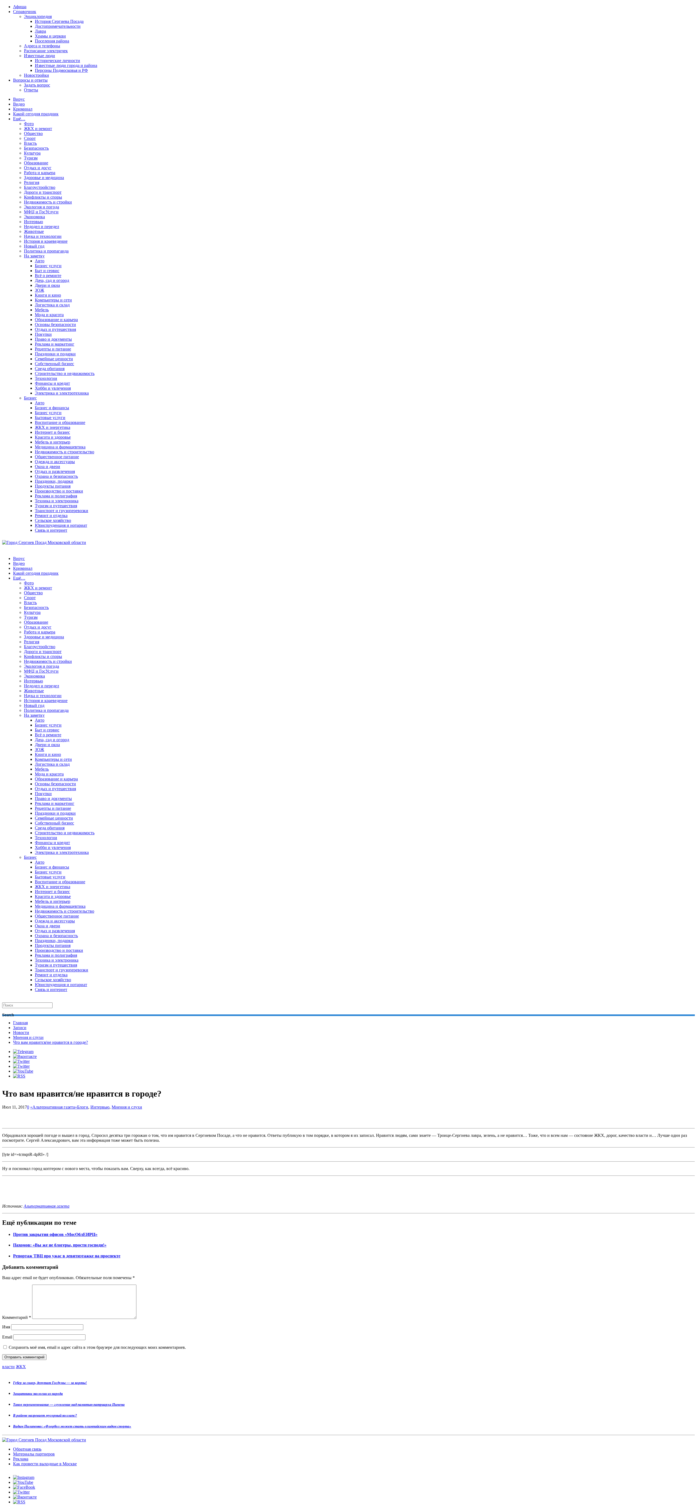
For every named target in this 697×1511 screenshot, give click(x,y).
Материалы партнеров (34, 1454)
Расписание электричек (46, 50)
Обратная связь (27, 1449)
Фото (29, 123)
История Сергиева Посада (59, 21)
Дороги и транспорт (43, 192)
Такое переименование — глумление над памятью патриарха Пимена (69, 1404)
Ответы (31, 90)
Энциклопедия (38, 16)
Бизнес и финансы (52, 407)
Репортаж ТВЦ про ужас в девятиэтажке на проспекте (66, 1256)
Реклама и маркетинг (54, 344)
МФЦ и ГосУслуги (41, 212)
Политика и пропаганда (46, 251)
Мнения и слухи (28, 1037)
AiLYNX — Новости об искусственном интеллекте (72, 1481)
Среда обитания (50, 368)
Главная (20, 1022)
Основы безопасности (55, 324)
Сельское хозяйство (53, 520)
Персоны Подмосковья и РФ (61, 70)
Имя (6, 1327)
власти (8, 1366)
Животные (34, 231)
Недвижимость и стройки (48, 202)
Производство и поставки (59, 491)
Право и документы (53, 339)
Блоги (82, 1107)
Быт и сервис (47, 270)
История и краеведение (46, 241)
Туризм (31, 158)
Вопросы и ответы (30, 80)
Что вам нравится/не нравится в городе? (50, 1042)
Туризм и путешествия (56, 505)
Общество (33, 133)
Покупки (43, 334)
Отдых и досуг (37, 167)
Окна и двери (47, 466)
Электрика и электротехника (62, 393)
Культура (32, 153)
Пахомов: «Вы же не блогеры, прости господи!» (59, 1245)
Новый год (34, 246)
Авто (39, 260)
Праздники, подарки (54, 481)
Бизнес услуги (48, 265)
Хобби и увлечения (53, 388)
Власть (30, 143)
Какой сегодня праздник (36, 114)
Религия (31, 182)
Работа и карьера (39, 172)
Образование (36, 163)
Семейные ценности (54, 358)
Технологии (46, 378)
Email (7, 1337)
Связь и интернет (51, 530)
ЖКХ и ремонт (38, 128)
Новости (21, 1032)
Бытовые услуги (50, 417)
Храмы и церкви (50, 36)
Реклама (20, 1459)
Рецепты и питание (53, 349)
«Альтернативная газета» (53, 1107)
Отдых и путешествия (55, 329)
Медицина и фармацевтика (60, 447)
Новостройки (36, 75)
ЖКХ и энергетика (52, 427)
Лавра (40, 31)
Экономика (34, 216)
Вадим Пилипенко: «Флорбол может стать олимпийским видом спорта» (72, 1426)
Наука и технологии (43, 236)
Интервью (33, 221)
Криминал (22, 109)
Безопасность (36, 148)
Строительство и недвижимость (64, 373)
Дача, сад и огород (52, 280)
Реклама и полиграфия (56, 496)
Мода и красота (49, 314)
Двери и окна (47, 285)
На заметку (34, 256)
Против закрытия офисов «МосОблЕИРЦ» (55, 1234)
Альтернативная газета (46, 1206)
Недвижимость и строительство (64, 452)
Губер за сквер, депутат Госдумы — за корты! (50, 1383)
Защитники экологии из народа (38, 1394)
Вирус (19, 99)
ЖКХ (21, 1366)
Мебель (42, 309)
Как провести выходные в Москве (45, 1463)
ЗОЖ (39, 290)
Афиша (19, 6)
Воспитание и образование (60, 422)
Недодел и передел (41, 226)
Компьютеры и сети (53, 300)
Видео (19, 104)
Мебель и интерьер (52, 442)
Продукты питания (53, 486)
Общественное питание (57, 456)
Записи (19, 1027)
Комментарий (16, 1317)
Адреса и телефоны (42, 46)
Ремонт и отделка (51, 515)
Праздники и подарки (55, 354)
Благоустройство (39, 187)
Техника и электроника (56, 500)
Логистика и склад (52, 305)
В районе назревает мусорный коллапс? (45, 1415)
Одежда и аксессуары (55, 461)
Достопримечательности (58, 26)
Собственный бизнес (54, 363)
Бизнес (30, 398)
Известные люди (39, 55)
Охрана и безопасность (56, 476)
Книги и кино (48, 295)
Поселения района (52, 41)
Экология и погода (41, 207)
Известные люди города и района (66, 65)
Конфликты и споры (43, 197)
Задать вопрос (37, 85)
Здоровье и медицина (44, 177)
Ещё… (19, 118)
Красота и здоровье (53, 437)
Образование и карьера (56, 319)
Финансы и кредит (52, 383)
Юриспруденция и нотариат (61, 525)
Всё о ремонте (48, 275)
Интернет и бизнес (52, 432)
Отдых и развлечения (55, 471)
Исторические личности (57, 60)
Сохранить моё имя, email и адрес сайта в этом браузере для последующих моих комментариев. (97, 1347)
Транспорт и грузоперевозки (61, 510)
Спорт (30, 138)
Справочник (24, 11)
